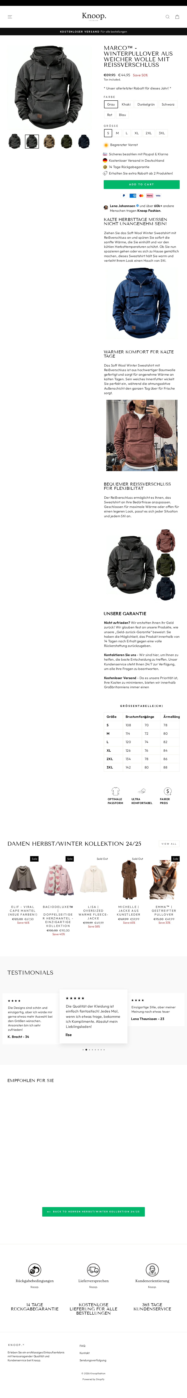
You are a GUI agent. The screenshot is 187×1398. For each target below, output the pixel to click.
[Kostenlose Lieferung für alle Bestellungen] (93, 1278)
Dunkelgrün (146, 104)
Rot (109, 115)
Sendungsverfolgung (93, 1360)
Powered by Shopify (93, 1379)
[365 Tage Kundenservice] (152, 1278)
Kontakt (84, 1353)
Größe (111, 125)
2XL (149, 133)
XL (137, 133)
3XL (162, 133)
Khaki (126, 104)
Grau (111, 104)
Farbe (110, 97)
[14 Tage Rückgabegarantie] (34, 1278)
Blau (122, 115)
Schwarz (168, 104)
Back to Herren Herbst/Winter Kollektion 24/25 (96, 1211)
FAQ (82, 1346)
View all (169, 843)
